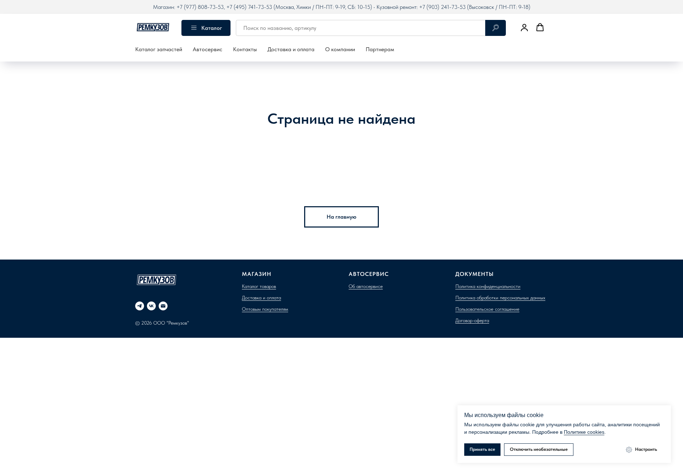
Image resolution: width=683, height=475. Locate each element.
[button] (524, 27)
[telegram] (139, 305)
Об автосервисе (366, 286)
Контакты (245, 49)
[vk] (151, 305)
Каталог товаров (259, 286)
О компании (340, 49)
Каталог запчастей (158, 49)
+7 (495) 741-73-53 (249, 7)
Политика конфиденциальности (487, 286)
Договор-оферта (472, 320)
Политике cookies (584, 432)
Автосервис (207, 49)
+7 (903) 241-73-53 (442, 7)
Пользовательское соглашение (487, 309)
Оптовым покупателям (265, 309)
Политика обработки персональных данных (500, 297)
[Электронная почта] (163, 305)
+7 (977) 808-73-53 (200, 7)
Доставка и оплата (291, 49)
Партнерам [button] (380, 49)
